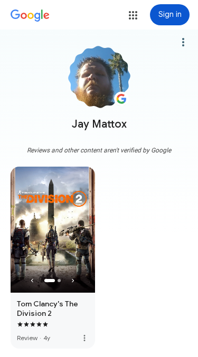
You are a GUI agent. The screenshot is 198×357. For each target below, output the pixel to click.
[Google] (30, 15)
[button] (133, 15)
